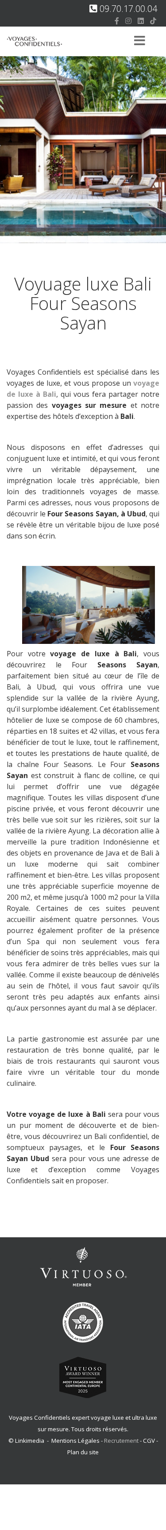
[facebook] (117, 21)
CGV (149, 1441)
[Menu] (139, 41)
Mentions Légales (75, 1441)
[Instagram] (128, 21)
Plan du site (83, 1452)
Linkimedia (29, 1441)
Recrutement (122, 1441)
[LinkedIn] (141, 21)
